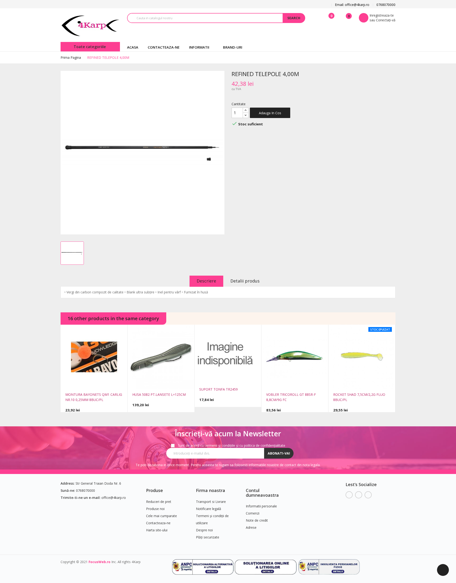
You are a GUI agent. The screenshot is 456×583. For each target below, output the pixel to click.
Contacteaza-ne (158, 523)
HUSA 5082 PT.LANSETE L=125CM (159, 394)
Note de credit (257, 520)
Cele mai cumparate (161, 516)
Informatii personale (261, 506)
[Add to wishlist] (101, 383)
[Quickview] (87, 383)
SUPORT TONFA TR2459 (218, 389)
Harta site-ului (156, 530)
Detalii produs (245, 281)
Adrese (251, 527)
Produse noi (155, 508)
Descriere (206, 281)
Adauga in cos (270, 113)
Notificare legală (208, 508)
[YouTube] (358, 494)
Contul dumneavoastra (262, 492)
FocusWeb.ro (99, 562)
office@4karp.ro (113, 497)
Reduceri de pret (158, 501)
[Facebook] (349, 494)
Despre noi (204, 530)
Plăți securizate (207, 537)
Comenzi (252, 513)
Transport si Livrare (211, 501)
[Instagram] (368, 494)
